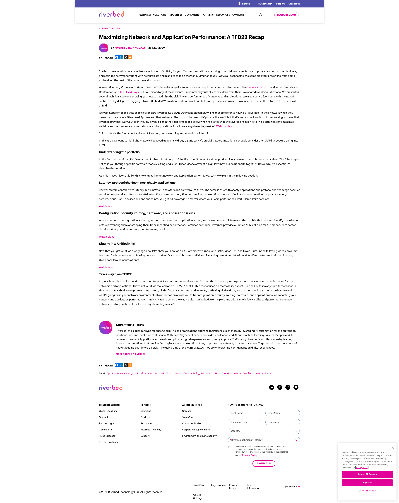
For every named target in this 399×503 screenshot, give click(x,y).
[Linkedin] (121, 57)
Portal (204, 373)
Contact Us (294, 3)
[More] (130, 57)
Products (146, 417)
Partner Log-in (107, 423)
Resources (146, 423)
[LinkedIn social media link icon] (271, 387)
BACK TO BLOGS (111, 28)
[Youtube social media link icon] (295, 387)
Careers (186, 411)
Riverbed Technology (130, 47)
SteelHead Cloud (219, 373)
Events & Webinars (109, 442)
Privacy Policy (249, 455)
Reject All (367, 483)
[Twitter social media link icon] (279, 387)
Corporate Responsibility (196, 429)
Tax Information (253, 487)
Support (280, 3)
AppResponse (115, 373)
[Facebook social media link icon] (287, 387)
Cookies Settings (367, 491)
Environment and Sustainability (199, 436)
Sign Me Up (264, 463)
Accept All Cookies (367, 474)
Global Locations (108, 411)
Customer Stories (191, 423)
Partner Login (265, 3)
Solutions (146, 411)
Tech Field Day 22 (130, 92)
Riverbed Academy (151, 429)
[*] (245, 409)
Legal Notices (218, 485)
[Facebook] (117, 57)
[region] (367, 472)
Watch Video (224, 126)
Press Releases (107, 436)
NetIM (153, 373)
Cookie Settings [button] (197, 497)
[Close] (392, 447)
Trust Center (189, 417)
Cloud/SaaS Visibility (136, 373)
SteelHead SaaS (261, 373)
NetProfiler (165, 373)
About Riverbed (192, 405)
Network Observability (186, 373)
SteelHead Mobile (240, 373)
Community (105, 429)
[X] (126, 57)
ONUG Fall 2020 (256, 87)
